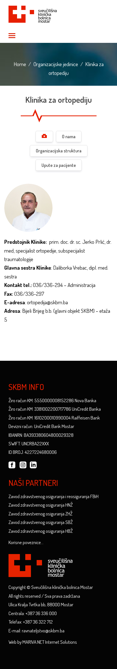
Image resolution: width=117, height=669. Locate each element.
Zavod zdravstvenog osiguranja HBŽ (41, 531)
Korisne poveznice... (26, 542)
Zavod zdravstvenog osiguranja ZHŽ (40, 514)
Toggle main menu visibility (12, 35)
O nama (69, 136)
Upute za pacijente (58, 165)
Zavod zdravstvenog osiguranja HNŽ (41, 505)
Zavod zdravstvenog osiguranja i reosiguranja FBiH (54, 496)
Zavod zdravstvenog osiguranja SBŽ (41, 522)
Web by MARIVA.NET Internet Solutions (43, 642)
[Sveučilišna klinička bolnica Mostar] (32, 13)
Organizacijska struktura (59, 151)
